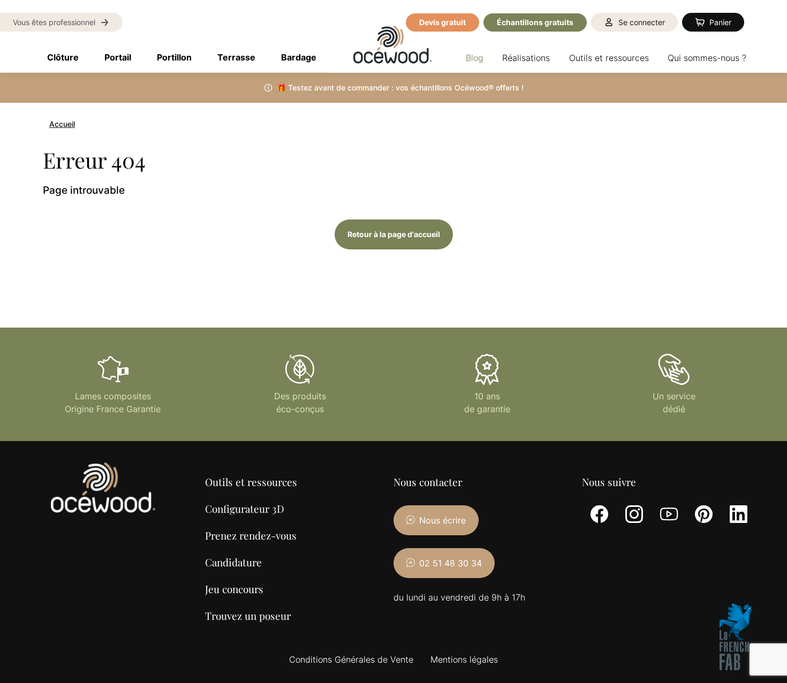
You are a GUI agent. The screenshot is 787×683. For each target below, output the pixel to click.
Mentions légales (464, 659)
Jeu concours (234, 589)
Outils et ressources (251, 482)
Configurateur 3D (244, 508)
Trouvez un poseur (248, 616)
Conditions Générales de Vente (351, 659)
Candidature (233, 562)
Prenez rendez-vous (251, 535)
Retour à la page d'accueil (393, 234)
